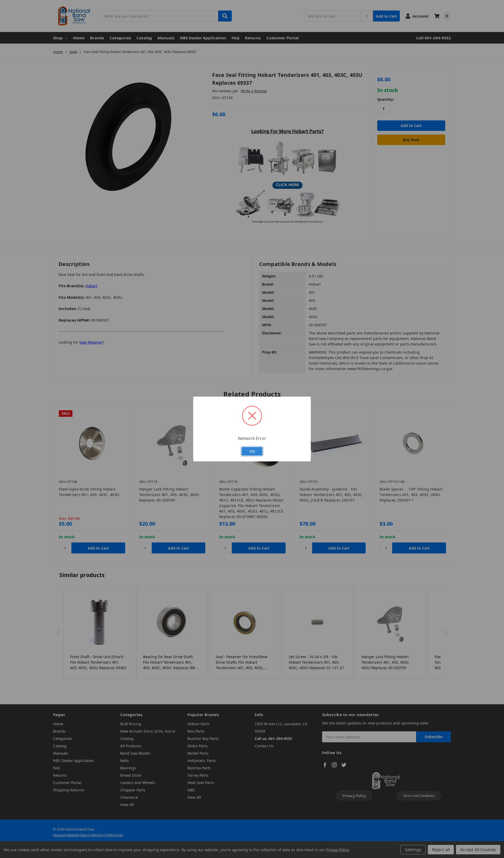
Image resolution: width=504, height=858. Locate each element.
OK (252, 451)
